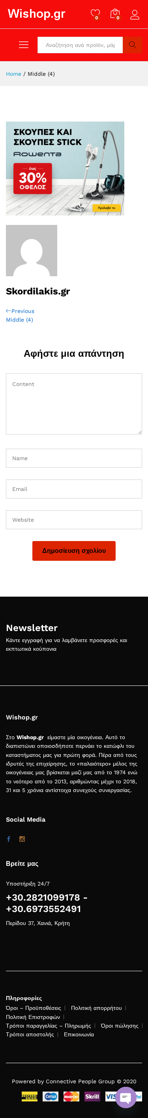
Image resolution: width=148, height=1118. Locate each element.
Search (132, 45)
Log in (136, 19)
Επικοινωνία (79, 1034)
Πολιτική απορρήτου (96, 1008)
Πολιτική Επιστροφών (33, 1017)
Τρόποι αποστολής (30, 1034)
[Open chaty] (126, 1097)
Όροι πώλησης (120, 1025)
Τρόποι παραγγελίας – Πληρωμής (48, 1025)
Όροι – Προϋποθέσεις (33, 1008)
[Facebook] (8, 839)
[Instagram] (22, 839)
